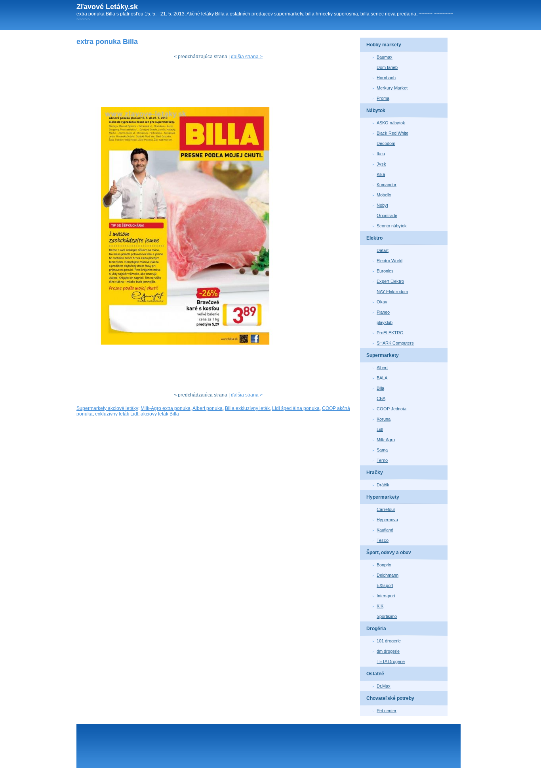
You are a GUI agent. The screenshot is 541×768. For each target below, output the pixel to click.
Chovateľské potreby (390, 698)
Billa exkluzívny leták (247, 408)
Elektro (374, 238)
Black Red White (392, 133)
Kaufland (385, 530)
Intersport (386, 595)
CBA (381, 398)
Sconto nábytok (392, 225)
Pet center (386, 710)
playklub (384, 322)
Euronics (385, 271)
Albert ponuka (207, 408)
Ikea (381, 153)
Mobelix (384, 194)
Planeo (383, 312)
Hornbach (386, 77)
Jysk (381, 164)
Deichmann (387, 575)
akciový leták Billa (160, 414)
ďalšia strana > (247, 56)
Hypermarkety (382, 497)
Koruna (384, 419)
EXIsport (385, 585)
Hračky (374, 472)
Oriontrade (387, 215)
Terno (382, 460)
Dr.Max (384, 686)
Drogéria (376, 628)
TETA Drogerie (391, 661)
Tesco (383, 540)
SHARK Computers (395, 343)
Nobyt (382, 205)
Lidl (380, 429)
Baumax (384, 57)
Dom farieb (387, 67)
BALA (382, 377)
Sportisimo (387, 616)
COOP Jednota (391, 408)
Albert (382, 367)
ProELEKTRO (390, 332)
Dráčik (383, 484)
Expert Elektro (390, 281)
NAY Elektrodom (392, 291)
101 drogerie (389, 640)
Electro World (389, 260)
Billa (380, 388)
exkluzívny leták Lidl (116, 414)
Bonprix (384, 564)
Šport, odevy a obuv (388, 552)
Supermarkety (382, 355)
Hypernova (387, 519)
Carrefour (386, 509)
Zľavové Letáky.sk (107, 7)
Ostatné (375, 674)
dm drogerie (388, 651)
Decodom (386, 143)
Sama (382, 450)
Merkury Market (392, 88)
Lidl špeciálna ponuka (296, 408)
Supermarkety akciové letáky (107, 408)
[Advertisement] (220, 85)
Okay (382, 301)
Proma (383, 98)
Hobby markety (383, 45)
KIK (380, 606)
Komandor (386, 184)
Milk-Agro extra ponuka (165, 408)
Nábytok (375, 110)
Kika (381, 174)
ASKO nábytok (391, 122)
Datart (383, 250)
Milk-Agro (386, 439)
